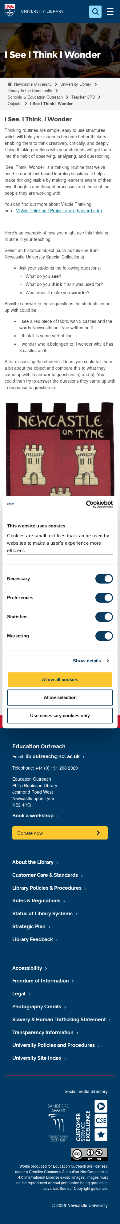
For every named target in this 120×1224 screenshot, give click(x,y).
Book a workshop (33, 816)
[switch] (104, 598)
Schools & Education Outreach (35, 97)
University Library (42, 11)
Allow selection (60, 697)
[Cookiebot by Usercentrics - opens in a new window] (86, 504)
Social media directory (86, 1091)
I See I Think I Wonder (51, 103)
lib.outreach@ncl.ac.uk (53, 756)
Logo (10, 11)
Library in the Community (30, 90)
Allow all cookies (60, 679)
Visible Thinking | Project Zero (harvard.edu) (59, 210)
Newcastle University (32, 84)
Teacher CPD (83, 97)
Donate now (30, 832)
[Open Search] (95, 12)
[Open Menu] (110, 12)
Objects (15, 103)
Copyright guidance (90, 1188)
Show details (87, 660)
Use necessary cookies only (60, 715)
